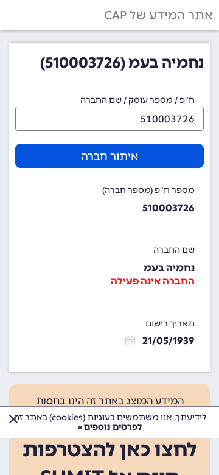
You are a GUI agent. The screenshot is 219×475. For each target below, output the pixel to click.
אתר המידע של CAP (158, 15)
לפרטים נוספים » (110, 427)
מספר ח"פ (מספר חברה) (148, 190)
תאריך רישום (170, 323)
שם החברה (174, 250)
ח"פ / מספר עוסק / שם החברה (137, 100)
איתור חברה (109, 156)
